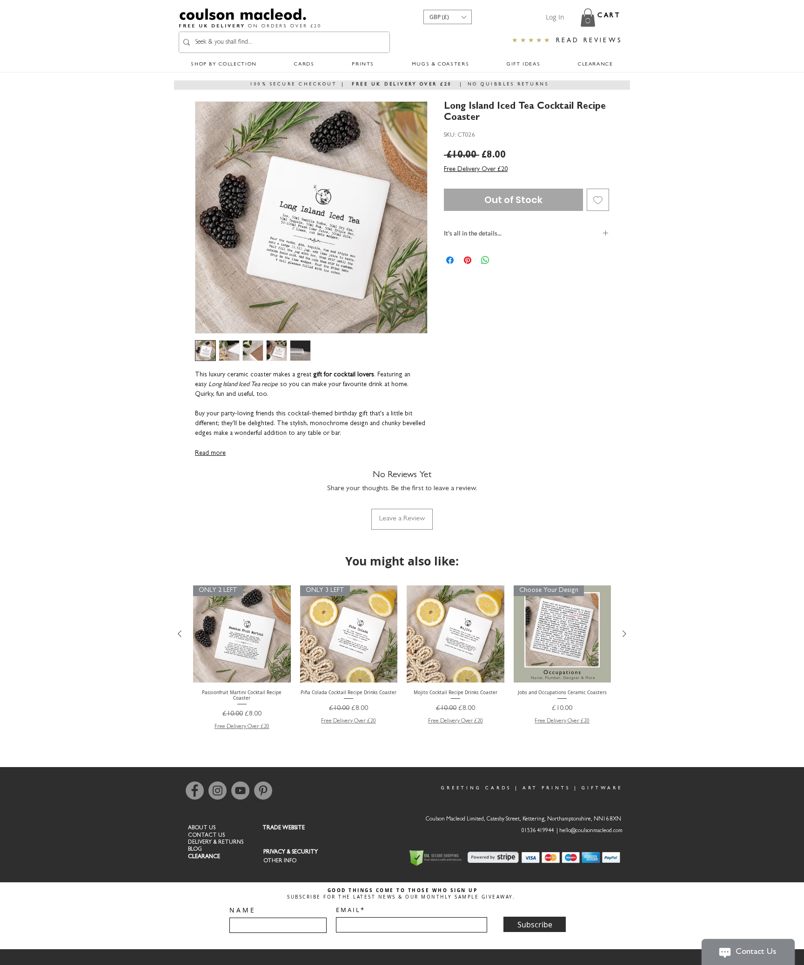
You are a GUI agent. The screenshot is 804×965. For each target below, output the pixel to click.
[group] (402, 658)
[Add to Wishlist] (598, 200)
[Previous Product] (179, 633)
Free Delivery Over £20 (476, 169)
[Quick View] (455, 634)
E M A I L (347, 910)
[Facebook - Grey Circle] (195, 790)
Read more (210, 453)
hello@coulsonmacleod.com (591, 831)
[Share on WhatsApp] (485, 260)
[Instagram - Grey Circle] (217, 790)
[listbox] (447, 17)
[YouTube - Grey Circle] (240, 790)
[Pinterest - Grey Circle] (263, 790)
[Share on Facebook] (450, 260)
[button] (447, 17)
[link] (588, 17)
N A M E (241, 910)
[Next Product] (624, 633)
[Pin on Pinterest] (467, 260)
